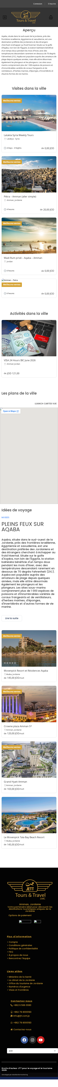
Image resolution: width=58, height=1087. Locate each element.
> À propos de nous (17, 955)
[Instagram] (32, 1040)
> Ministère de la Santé (19, 976)
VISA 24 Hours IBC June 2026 (20, 360)
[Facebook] (24, 1040)
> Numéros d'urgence (18, 986)
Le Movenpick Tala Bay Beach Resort (24, 837)
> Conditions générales (19, 945)
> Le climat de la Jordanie (21, 980)
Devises (11, 1045)
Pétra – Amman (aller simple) (20, 196)
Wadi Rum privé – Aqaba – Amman (23, 258)
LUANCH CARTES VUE (46, 403)
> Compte (12, 942)
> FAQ (10, 951)
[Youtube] (40, 1040)
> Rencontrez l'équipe (18, 958)
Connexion (37, 4)
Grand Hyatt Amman (15, 781)
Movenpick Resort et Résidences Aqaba (26, 670)
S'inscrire (52, 4)
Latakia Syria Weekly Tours (19, 135)
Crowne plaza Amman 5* (18, 726)
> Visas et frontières (18, 989)
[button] (51, 17)
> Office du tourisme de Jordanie (25, 983)
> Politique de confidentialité (22, 948)
